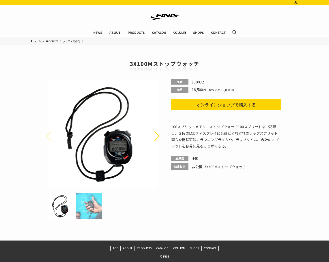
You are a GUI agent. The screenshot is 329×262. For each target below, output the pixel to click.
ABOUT (127, 248)
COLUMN (179, 248)
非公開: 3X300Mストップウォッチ (219, 166)
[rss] (296, 2)
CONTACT (210, 248)
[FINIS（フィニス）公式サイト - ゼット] (164, 17)
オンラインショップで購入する (226, 105)
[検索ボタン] (234, 32)
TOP (115, 248)
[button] (157, 136)
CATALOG (162, 248)
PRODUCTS (144, 248)
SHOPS (194, 248)
